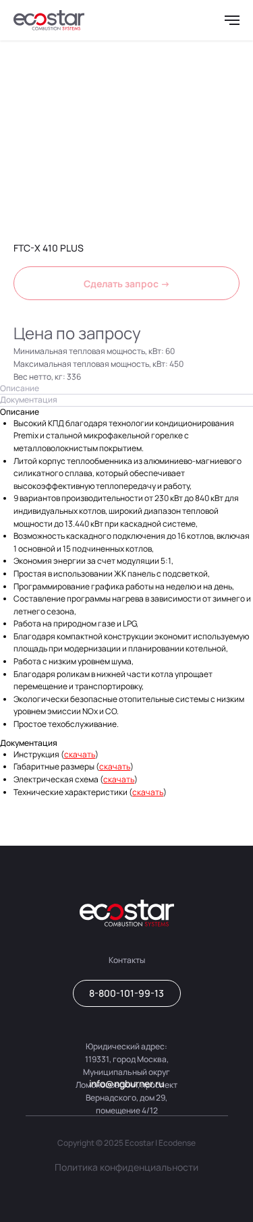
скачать (79, 754)
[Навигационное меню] (232, 20)
